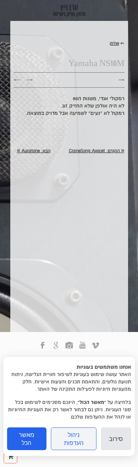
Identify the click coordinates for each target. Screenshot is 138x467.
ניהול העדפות (74, 439)
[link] (96, 151)
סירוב (116, 439)
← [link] (17, 80)
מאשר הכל (26, 439)
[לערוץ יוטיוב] (82, 349)
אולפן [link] (114, 43)
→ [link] (30, 80)
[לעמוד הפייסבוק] (43, 349)
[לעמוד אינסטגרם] (69, 349)
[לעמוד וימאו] (96, 349)
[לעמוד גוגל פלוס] (56, 349)
